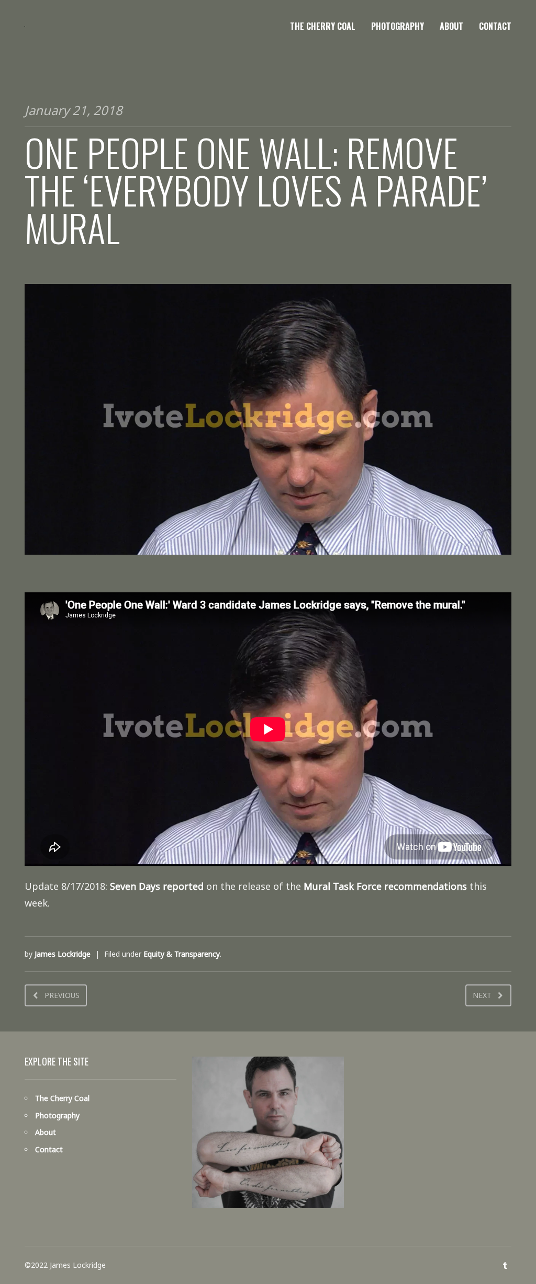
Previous (62, 995)
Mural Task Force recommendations (385, 886)
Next (482, 995)
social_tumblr (505, 1265)
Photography (397, 26)
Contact (495, 26)
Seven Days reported (157, 886)
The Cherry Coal (322, 26)
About (451, 26)
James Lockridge (63, 954)
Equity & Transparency (181, 954)
